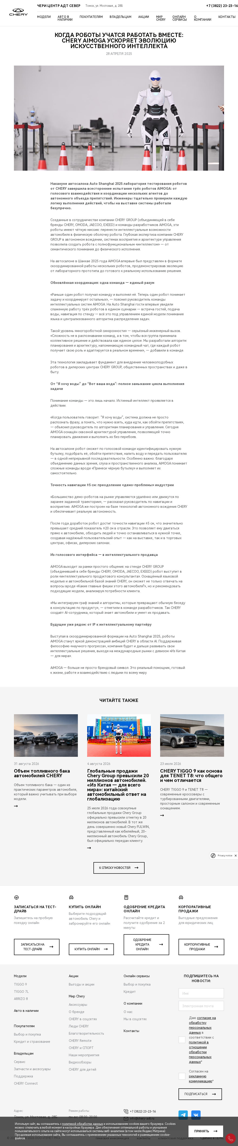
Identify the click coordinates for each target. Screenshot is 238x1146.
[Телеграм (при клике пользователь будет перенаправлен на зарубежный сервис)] (183, 1115)
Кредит (130, 991)
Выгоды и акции (81, 984)
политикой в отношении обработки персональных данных (200, 1052)
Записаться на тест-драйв (32, 947)
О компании (203, 18)
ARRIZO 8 (21, 999)
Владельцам (120, 17)
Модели (44, 17)
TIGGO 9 (20, 984)
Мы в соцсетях (135, 1019)
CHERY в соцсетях (83, 1019)
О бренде (76, 1012)
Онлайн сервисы (179, 18)
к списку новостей (114, 868)
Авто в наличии (65, 18)
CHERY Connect (26, 1083)
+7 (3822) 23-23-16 (143, 1111)
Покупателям (91, 17)
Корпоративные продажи (197, 947)
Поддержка (23, 1076)
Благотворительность (86, 1033)
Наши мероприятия (84, 1055)
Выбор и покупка (27, 1034)
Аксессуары (78, 1004)
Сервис (19, 1062)
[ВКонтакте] (196, 1115)
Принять (201, 1131)
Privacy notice (225, 855)
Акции (143, 17)
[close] (236, 855)
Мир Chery (161, 18)
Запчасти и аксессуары (32, 1069)
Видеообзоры (80, 1062)
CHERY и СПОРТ (81, 1048)
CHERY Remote (80, 1041)
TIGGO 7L (21, 991)
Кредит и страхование (32, 1041)
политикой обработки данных (82, 1124)
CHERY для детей (82, 1069)
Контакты (227, 17)
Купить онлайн (87, 949)
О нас (128, 1012)
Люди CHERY (79, 1026)
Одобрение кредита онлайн (142, 944)
